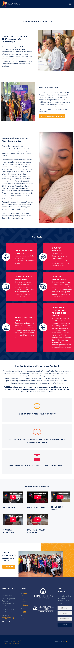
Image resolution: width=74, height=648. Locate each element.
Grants (25, 605)
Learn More (9, 567)
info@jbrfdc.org (8, 618)
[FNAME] (65, 608)
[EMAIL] (65, 619)
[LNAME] (65, 613)
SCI (24, 608)
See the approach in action (52, 116)
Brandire (65, 641)
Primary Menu (70, 4)
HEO (24, 612)
